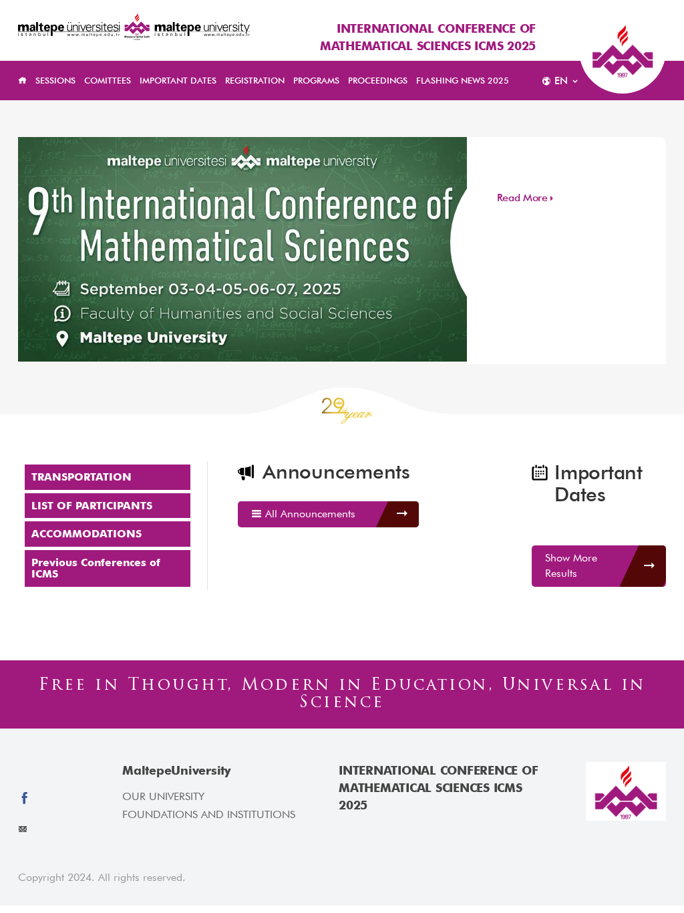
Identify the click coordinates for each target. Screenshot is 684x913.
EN (561, 81)
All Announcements (308, 513)
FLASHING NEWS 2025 (462, 80)
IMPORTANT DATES (178, 80)
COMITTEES (107, 80)
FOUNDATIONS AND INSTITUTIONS (208, 814)
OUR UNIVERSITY (163, 796)
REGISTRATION (255, 80)
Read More (522, 197)
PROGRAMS (316, 80)
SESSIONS (55, 80)
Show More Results (571, 565)
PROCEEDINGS (377, 80)
